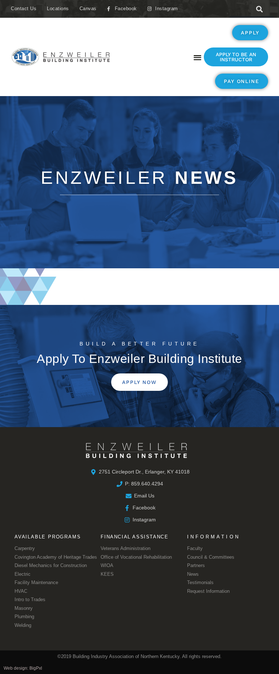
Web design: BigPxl (23, 668)
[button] (259, 9)
